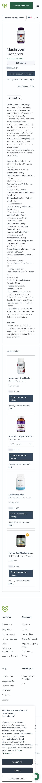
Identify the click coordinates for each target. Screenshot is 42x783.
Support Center (8, 681)
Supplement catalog (10, 656)
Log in (31, 79)
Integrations (7, 629)
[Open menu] (38, 5)
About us (26, 625)
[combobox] (33, 17)
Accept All (17, 761)
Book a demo (7, 676)
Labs (4, 643)
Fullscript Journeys (9, 639)
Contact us (6, 695)
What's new (7, 625)
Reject (17, 770)
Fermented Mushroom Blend (23, 553)
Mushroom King (16, 494)
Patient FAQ (7, 690)
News (24, 656)
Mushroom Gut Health (20, 378)
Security (5, 700)
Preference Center (17, 778)
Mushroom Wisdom (15, 58)
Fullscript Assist (8, 634)
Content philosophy (30, 639)
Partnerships (27, 634)
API (23, 684)
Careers (25, 629)
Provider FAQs (8, 685)
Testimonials (27, 651)
